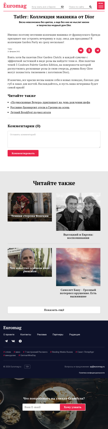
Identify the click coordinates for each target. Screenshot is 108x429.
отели (7, 352)
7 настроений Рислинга (35, 352)
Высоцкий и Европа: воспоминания (78, 236)
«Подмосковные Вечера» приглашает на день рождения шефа (50, 102)
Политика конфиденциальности (92, 373)
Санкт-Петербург (85, 352)
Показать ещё (54, 310)
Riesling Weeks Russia (61, 352)
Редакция (74, 334)
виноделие (9, 355)
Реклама (42, 334)
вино (17, 352)
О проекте (8, 334)
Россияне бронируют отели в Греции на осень (39, 107)
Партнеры (58, 334)
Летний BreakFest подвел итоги (30, 112)
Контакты (25, 334)
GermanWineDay (27, 355)
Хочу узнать (72, 407)
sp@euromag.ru (97, 366)
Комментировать (23, 153)
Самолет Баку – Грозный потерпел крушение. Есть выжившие (78, 293)
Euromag (15, 5)
